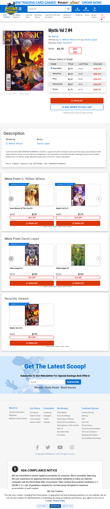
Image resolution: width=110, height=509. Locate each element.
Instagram (47, 416)
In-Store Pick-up (88, 413)
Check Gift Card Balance (66, 422)
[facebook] (37, 448)
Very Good (57, 84)
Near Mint (57, 68)
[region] (11, 198)
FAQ (83, 419)
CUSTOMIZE (42, 506)
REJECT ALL (67, 506)
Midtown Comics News (18, 419)
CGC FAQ (85, 422)
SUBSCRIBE (73, 382)
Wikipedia (12, 415)
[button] (20, 8)
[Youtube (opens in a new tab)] (60, 448)
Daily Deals (52, 387)
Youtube (47, 422)
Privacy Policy (87, 425)
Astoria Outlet (35, 422)
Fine (55, 79)
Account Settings (63, 416)
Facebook (47, 413)
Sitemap (85, 416)
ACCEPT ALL (55, 506)
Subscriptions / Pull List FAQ (68, 425)
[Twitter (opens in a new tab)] (48, 448)
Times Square (35, 419)
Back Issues (68, 387)
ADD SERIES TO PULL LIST (78, 107)
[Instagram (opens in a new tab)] (72, 448)
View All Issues (24, 93)
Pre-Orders (61, 435)
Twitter (46, 419)
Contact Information (16, 412)
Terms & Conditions (89, 432)
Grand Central (35, 416)
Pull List (60, 429)
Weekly (38, 387)
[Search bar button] (68, 9)
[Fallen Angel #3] (78, 255)
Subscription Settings (65, 419)
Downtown (34, 413)
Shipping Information (90, 435)
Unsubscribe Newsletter (91, 429)
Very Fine (57, 73)
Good (55, 89)
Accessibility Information (91, 438)
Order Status (62, 413)
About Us (13, 408)
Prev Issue (12, 93)
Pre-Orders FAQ (63, 432)
